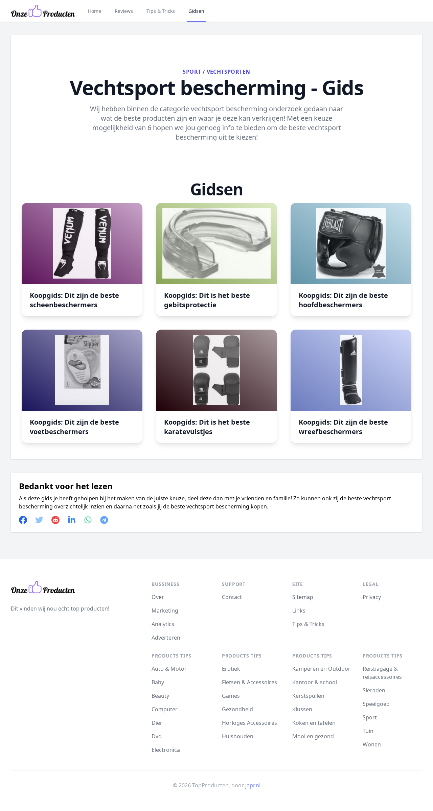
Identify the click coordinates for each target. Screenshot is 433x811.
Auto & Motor (169, 668)
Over (158, 597)
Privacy (372, 597)
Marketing (165, 610)
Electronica (166, 750)
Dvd (157, 736)
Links (298, 610)
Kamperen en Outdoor (321, 668)
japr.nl (252, 785)
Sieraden (374, 690)
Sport (192, 71)
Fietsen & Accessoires (249, 682)
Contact (232, 597)
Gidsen (196, 11)
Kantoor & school (314, 682)
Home (94, 11)
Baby (158, 682)
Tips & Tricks (160, 11)
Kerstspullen (308, 695)
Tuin (368, 731)
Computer (165, 709)
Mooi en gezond (313, 736)
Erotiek (231, 668)
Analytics (163, 624)
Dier (157, 722)
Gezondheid (237, 709)
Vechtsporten (228, 71)
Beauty (160, 695)
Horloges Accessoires (249, 722)
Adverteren (166, 637)
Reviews (124, 11)
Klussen (302, 709)
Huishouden (237, 736)
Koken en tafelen (314, 722)
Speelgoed (376, 704)
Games (231, 695)
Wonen (372, 744)
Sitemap (302, 597)
